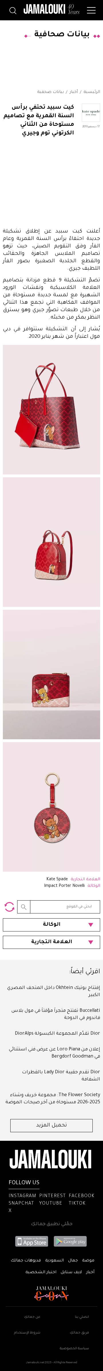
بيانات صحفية (50, 92)
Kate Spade (57, 879)
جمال (73, 1261)
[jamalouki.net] (51, 9)
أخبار (74, 92)
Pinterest (52, 1196)
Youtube (50, 1203)
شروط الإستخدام (27, 1333)
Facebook (81, 1196)
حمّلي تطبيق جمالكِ (51, 1224)
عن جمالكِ (32, 1317)
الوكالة (51, 925)
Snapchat (21, 1203)
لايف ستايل (71, 1272)
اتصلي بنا (82, 1317)
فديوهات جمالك (26, 1261)
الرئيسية (92, 92)
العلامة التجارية (51, 942)
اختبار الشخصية (40, 1272)
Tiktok (77, 1203)
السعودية (54, 1261)
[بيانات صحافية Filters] (9, 906)
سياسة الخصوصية (74, 1349)
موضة (88, 1261)
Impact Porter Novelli (64, 886)
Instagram (22, 1196)
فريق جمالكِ (79, 1333)
